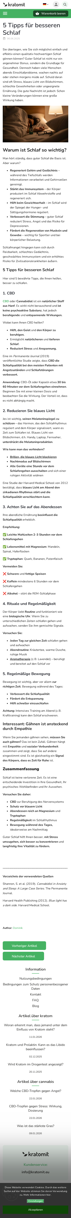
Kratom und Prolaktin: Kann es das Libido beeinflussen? (35, 1047)
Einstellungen (35, 1201)
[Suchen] (65, 4)
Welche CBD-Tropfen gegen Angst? (35, 1091)
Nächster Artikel (23, 956)
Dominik (17, 928)
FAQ (35, 1000)
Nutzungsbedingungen (35, 978)
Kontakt (35, 994)
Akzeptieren (35, 1209)
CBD (6, 301)
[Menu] (5, 13)
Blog (35, 1006)
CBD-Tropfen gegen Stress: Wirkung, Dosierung (35, 1108)
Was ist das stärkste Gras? (35, 1126)
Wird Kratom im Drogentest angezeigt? (35, 1064)
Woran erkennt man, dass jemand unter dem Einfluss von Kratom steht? (35, 1027)
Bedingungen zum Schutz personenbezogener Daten (35, 986)
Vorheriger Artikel (24, 946)
